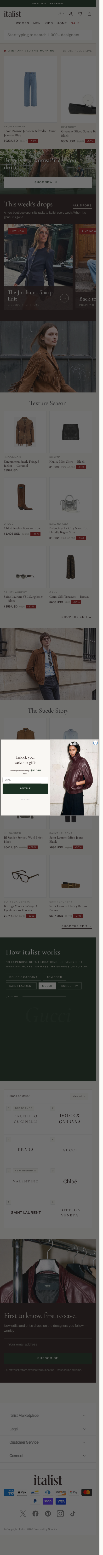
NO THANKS (25, 800)
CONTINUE (25, 788)
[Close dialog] (95, 743)
